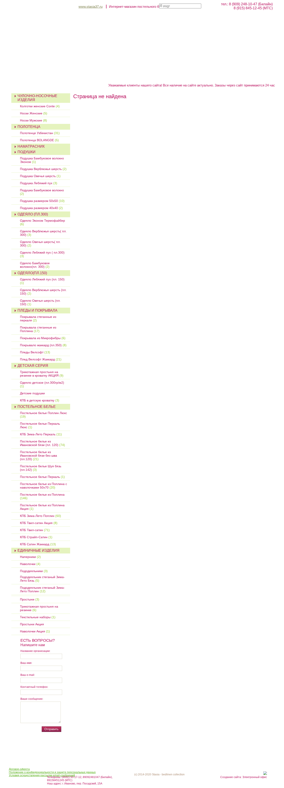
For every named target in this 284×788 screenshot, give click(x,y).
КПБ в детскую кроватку (39, 400)
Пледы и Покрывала (37, 310)
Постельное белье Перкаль (42, 477)
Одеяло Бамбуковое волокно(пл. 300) (35, 264)
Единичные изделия (38, 550)
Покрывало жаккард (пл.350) (43, 345)
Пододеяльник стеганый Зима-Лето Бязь (42, 578)
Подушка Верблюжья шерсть (43, 169)
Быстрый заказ (132, 76)
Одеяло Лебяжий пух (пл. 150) (42, 281)
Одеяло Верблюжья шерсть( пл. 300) (43, 233)
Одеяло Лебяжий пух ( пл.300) (42, 254)
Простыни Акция (32, 624)
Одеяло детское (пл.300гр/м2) (42, 384)
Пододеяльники (34, 571)
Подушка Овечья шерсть (40, 176)
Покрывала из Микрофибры (42, 338)
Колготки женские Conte (40, 106)
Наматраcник (31, 146)
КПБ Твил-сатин (35, 530)
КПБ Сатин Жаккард (38, 544)
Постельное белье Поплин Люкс (43, 414)
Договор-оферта (19, 769)
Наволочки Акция (35, 631)
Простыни (29, 599)
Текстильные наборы (37, 617)
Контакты (58, 80)
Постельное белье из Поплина (42, 496)
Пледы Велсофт (35, 352)
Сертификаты (232, 76)
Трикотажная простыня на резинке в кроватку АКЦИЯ (41, 373)
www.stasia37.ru (91, 6)
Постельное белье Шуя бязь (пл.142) (40, 467)
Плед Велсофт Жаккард (40, 359)
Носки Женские (33, 113)
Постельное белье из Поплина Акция (42, 506)
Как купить (169, 76)
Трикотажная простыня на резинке (39, 608)
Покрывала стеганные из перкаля (38, 318)
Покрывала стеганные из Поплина (38, 329)
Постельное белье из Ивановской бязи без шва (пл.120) (38, 455)
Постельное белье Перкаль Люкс (40, 425)
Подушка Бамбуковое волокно (42, 192)
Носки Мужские (33, 120)
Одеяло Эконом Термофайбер (42, 222)
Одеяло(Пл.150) (32, 273)
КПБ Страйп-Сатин (36, 537)
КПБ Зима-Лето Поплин (40, 516)
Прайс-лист (95, 76)
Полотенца (29, 127)
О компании (60, 76)
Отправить (51, 729)
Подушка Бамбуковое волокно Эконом (42, 160)
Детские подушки (32, 393)
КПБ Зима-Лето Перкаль (41, 434)
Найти (207, 5)
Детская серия (33, 366)
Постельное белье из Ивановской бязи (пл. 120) (42, 443)
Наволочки (30, 564)
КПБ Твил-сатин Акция (38, 523)
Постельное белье (37, 407)
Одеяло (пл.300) (33, 214)
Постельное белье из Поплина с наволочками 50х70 (43, 485)
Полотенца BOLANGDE (39, 140)
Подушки (27, 152)
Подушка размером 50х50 (42, 201)
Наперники (30, 557)
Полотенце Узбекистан (40, 133)
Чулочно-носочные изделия (37, 98)
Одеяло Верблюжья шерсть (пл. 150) (43, 291)
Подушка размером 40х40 (41, 208)
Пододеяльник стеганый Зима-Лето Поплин (42, 589)
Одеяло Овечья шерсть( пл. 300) (40, 243)
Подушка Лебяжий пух (38, 183)
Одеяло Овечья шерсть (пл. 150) (40, 302)
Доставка (199, 76)
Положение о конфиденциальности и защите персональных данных (52, 772)
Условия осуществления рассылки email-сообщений (42, 775)
